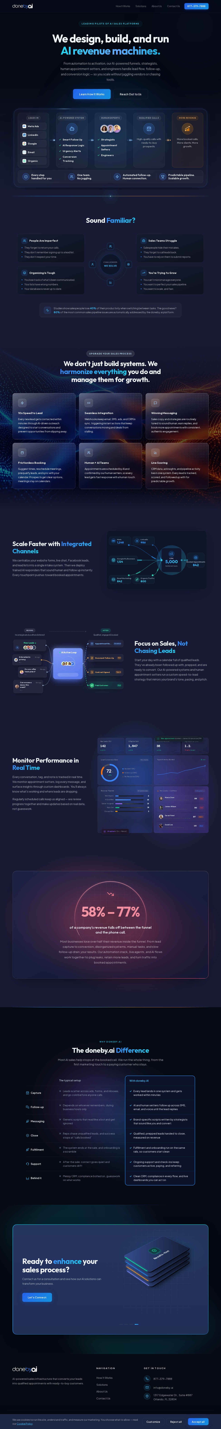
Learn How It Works (91, 94)
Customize (153, 1421)
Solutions (141, 6)
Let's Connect (37, 1297)
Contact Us (173, 6)
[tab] (121, 1324)
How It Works (123, 6)
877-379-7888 (196, 6)
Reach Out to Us (130, 94)
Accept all (198, 1421)
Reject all (176, 1421)
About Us (157, 6)
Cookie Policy (25, 1423)
